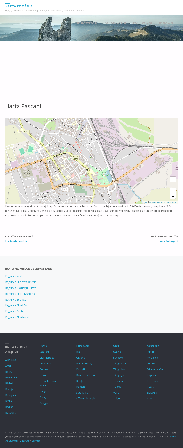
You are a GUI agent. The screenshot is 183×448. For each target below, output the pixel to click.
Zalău (116, 398)
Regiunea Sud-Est (15, 299)
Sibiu (116, 346)
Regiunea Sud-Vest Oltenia (20, 282)
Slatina (117, 351)
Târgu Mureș (120, 369)
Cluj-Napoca (47, 357)
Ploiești (80, 369)
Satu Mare (82, 392)
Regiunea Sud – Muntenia (20, 293)
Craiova (44, 369)
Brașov (9, 406)
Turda (150, 398)
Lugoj (150, 351)
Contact (35, 440)
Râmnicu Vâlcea (85, 375)
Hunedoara (83, 346)
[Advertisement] (91, 71)
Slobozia (152, 392)
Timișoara (119, 381)
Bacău (9, 371)
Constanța (46, 363)
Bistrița (9, 389)
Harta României (19, 6)
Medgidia (152, 357)
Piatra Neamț (84, 363)
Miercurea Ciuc (155, 369)
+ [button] (173, 190)
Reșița (79, 381)
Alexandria (153, 346)
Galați (43, 397)
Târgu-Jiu (118, 375)
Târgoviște (119, 363)
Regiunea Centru (14, 311)
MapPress (152, 202)
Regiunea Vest (13, 276)
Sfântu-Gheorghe (86, 398)
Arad (8, 366)
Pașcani (151, 375)
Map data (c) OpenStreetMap (167, 202)
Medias (151, 363)
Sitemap (24, 440)
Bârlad (9, 383)
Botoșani (10, 395)
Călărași (44, 351)
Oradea (80, 357)
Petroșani (152, 381)
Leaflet (145, 202)
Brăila (8, 400)
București (10, 412)
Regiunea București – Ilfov (20, 288)
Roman (80, 386)
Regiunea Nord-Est (16, 305)
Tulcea (117, 386)
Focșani (44, 391)
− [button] (173, 196)
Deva (43, 375)
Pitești (150, 386)
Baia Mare (11, 377)
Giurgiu (44, 403)
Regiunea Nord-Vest (17, 317)
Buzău (43, 346)
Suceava (118, 357)
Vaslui (116, 392)
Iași (78, 351)
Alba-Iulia (10, 360)
